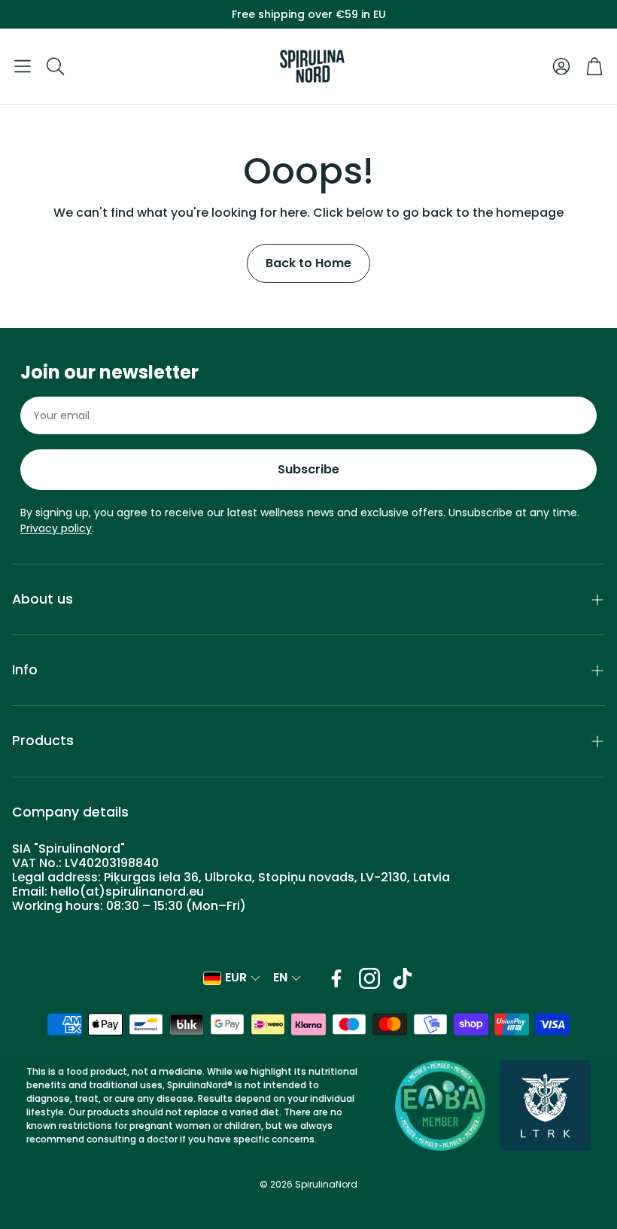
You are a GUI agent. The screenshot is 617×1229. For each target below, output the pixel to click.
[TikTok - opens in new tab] (402, 978)
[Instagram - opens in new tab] (369, 978)
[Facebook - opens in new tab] (336, 978)
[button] (22, 66)
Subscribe (308, 469)
